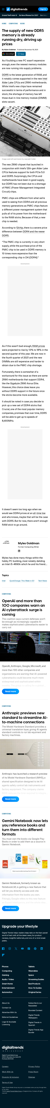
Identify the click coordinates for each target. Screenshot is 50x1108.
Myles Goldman (10, 50)
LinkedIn (41, 948)
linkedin (19, 551)
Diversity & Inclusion (10, 1077)
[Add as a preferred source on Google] (8, 54)
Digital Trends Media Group (14, 1091)
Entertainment (8, 988)
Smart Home (7, 984)
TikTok (29, 948)
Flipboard (3, 955)
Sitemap (31, 1077)
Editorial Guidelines (10, 1017)
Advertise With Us (9, 1012)
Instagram (9, 948)
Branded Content (35, 1010)
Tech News (42, 581)
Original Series (34, 992)
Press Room (33, 1072)
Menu (3, 9)
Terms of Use (7, 1082)
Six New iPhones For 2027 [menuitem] (28, 15)
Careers (5, 1066)
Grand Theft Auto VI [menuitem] (9, 15)
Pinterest (35, 948)
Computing (7, 971)
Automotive (7, 992)
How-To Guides (35, 988)
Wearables (33, 971)
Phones (5, 966)
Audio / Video (8, 979)
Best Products (34, 984)
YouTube (22, 948)
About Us (6, 1003)
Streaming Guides (36, 979)
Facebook (3, 948)
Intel (3, 581)
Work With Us (7, 1072)
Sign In (43, 9)
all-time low (39, 513)
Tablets (31, 966)
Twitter (16, 948)
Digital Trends (14, 12)
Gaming (5, 975)
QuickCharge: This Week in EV (22, 581)
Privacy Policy (34, 1066)
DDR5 (5, 74)
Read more (10, 691)
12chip (19, 227)
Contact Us (6, 1007)
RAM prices (38, 345)
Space (31, 975)
